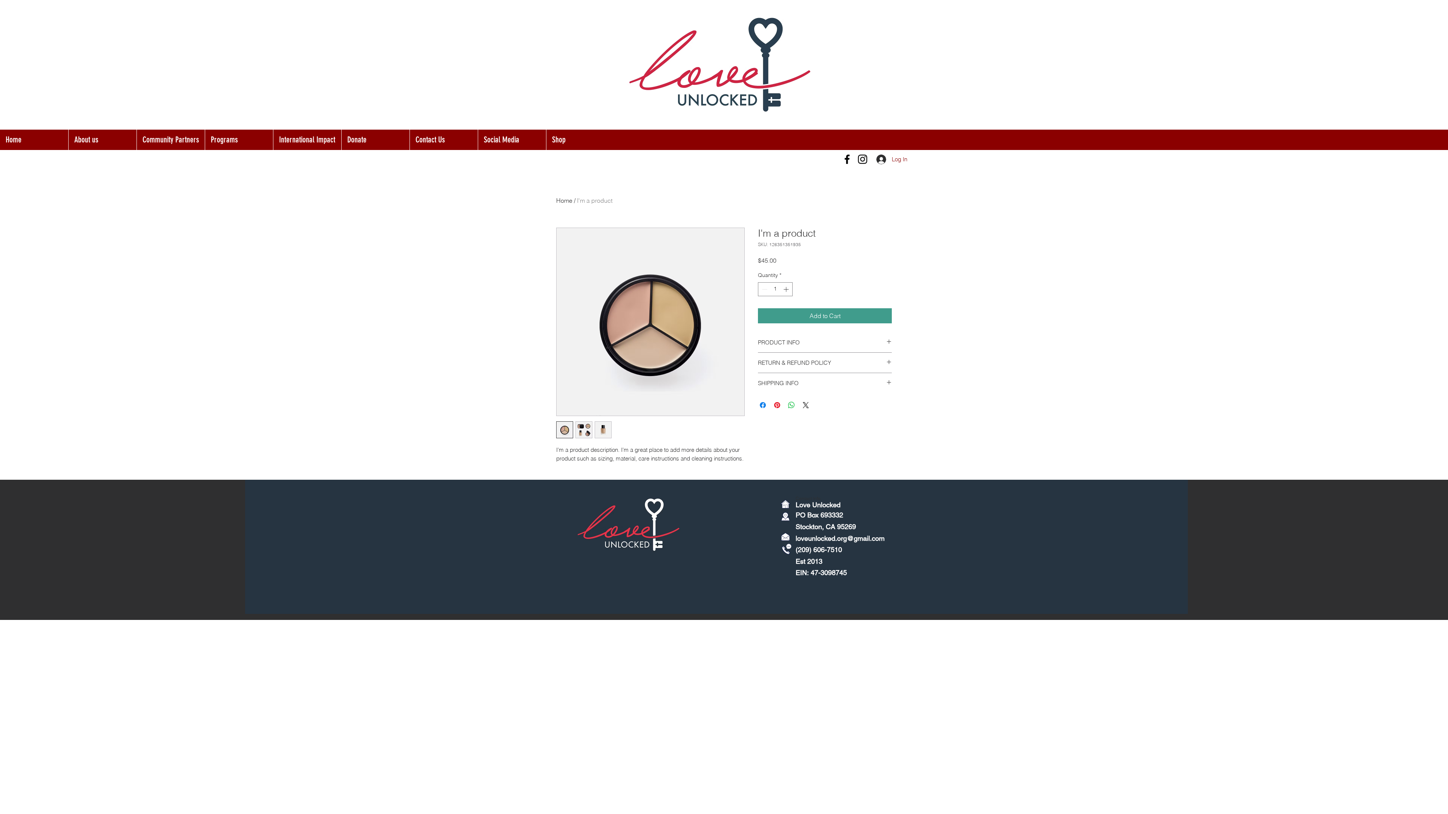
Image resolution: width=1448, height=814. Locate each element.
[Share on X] (805, 405)
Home (564, 200)
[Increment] (786, 289)
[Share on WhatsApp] (791, 405)
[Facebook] (847, 159)
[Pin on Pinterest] (777, 405)
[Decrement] (763, 289)
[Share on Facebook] (762, 405)
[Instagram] (862, 159)
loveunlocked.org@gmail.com (840, 538)
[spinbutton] (775, 289)
